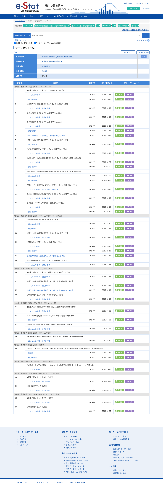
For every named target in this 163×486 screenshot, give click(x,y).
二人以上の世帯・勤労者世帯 (39, 108)
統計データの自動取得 (121, 439)
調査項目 (116, 454)
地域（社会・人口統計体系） (77, 472)
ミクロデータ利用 (119, 436)
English (147, 3)
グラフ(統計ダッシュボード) (76, 457)
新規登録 (146, 8)
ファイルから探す (72, 442)
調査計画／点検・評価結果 (123, 457)
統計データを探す (20, 16)
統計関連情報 (72, 16)
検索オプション (20, 40)
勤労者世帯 (32, 99)
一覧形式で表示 (143, 52)
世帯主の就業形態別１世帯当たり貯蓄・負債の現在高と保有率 (50, 290)
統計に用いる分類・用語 (122, 449)
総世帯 (30, 353)
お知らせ (23, 436)
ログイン (133, 8)
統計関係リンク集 (119, 473)
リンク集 (83, 16)
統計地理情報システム (74, 463)
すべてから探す (72, 436)
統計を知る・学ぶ (119, 470)
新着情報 (23, 442)
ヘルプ (138, 3)
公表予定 (23, 439)
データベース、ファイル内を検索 (48, 43)
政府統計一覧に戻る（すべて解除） (135, 30)
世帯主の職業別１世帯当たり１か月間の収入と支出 (46, 136)
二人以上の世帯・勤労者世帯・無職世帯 (43, 189)
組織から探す (71, 448)
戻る (16, 52)
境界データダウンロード (75, 469)
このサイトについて (43, 482)
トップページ (20, 21)
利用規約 (59, 482)
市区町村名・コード (120, 452)
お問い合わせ (128, 3)
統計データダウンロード (75, 466)
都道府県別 (46, 66)
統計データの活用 (37, 16)
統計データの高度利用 (55, 16)
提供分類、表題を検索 (24, 43)
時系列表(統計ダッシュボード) (77, 460)
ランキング (24, 445)
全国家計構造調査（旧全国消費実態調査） (58, 57)
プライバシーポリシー (77, 482)
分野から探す (71, 445)
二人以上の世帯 (34, 95)
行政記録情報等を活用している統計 (126, 460)
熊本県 (44, 71)
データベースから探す (74, 439)
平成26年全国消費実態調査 (52, 61)
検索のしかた (142, 40)
